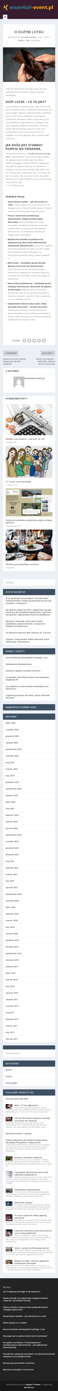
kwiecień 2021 (12, 867)
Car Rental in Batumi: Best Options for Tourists (28, 632)
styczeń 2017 (12, 1039)
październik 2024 (13, 749)
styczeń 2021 (12, 887)
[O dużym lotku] (29, 64)
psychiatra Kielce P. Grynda (18, 1133)
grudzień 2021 (12, 848)
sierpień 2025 (12, 742)
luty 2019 (10, 986)
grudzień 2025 (12, 736)
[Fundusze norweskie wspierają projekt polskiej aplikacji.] (29, 502)
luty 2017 (10, 1032)
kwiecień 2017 (12, 1019)
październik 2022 (13, 835)
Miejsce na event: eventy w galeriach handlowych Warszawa (31, 1262)
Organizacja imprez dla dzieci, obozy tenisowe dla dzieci (28, 696)
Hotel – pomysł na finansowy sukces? (31, 1248)
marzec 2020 (12, 920)
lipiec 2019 (10, 973)
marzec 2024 (12, 769)
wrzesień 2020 (12, 900)
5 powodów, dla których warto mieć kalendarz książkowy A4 (27, 678)
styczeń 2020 (12, 933)
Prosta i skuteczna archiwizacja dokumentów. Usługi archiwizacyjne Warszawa (25, 218)
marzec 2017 (12, 1026)
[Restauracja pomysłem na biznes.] (29, 545)
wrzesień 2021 (12, 854)
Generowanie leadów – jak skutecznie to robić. (25, 1316)
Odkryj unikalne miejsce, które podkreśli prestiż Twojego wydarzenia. (25, 1308)
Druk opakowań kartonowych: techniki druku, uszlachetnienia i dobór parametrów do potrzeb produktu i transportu (28, 600)
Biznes (21, 40)
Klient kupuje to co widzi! (15, 1322)
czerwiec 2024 (12, 756)
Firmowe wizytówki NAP (17, 1098)
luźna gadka (11, 1083)
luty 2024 (10, 775)
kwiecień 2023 (12, 815)
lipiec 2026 (10, 723)
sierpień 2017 (12, 999)
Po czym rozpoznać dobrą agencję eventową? (30, 1216)
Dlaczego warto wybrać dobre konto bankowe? (25, 1336)
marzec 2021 (12, 874)
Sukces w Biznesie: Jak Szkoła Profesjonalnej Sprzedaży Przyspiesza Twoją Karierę (26, 1141)
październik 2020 (13, 894)
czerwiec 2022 (12, 841)
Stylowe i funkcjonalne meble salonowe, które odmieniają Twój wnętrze (27, 640)
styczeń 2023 (12, 828)
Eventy (9, 1076)
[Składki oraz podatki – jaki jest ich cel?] (29, 419)
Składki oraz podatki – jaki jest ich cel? (25, 439)
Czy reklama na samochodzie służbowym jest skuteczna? (27, 687)
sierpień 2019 (12, 966)
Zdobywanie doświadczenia (19, 664)
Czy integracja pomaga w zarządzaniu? (21, 1291)
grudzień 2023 (12, 782)
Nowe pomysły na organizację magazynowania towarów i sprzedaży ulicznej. (25, 1299)
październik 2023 (13, 788)
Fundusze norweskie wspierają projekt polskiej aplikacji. (29, 521)
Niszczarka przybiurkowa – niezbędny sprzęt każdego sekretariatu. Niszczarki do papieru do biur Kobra (29, 286)
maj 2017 (10, 1012)
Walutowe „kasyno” (23, 1202)
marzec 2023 (12, 821)
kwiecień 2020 (12, 914)
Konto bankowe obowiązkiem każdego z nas (26, 657)
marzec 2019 (12, 979)
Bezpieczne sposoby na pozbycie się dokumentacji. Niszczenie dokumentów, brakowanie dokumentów (27, 242)
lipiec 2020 (10, 907)
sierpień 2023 (12, 795)
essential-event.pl (28, 37)
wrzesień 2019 (12, 960)
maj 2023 (10, 808)
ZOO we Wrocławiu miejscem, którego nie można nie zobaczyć (32, 1119)
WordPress (29, 1387)
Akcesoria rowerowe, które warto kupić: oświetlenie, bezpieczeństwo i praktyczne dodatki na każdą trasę (25, 623)
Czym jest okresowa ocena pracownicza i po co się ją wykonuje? (33, 1231)
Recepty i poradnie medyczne (28, 1157)
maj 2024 (10, 762)
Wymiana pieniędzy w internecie (18, 1369)
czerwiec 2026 (12, 729)
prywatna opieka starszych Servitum (23, 670)
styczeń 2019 (12, 993)
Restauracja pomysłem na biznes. (23, 564)
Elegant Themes (33, 1384)
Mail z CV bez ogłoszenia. (26, 1105)
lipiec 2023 (10, 802)
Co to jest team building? (18, 481)
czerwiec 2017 (12, 1006)
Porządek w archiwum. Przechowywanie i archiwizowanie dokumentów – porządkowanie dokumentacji (25, 1345)
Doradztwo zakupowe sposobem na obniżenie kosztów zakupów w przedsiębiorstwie (29, 1355)
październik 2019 (13, 953)
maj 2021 (10, 861)
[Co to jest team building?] (29, 462)
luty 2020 (10, 927)
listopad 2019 (12, 946)
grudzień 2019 (12, 940)
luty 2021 (10, 881)
